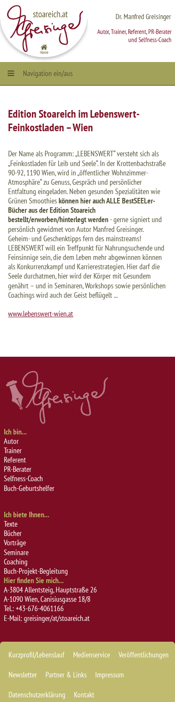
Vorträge (15, 542)
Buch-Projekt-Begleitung (36, 571)
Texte (10, 524)
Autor (11, 441)
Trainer (13, 450)
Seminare (16, 552)
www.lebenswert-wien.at (40, 314)
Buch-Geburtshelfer (29, 488)
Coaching (16, 562)
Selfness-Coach (23, 478)
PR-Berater (17, 469)
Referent (15, 460)
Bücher (13, 533)
